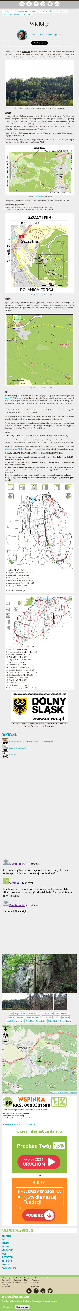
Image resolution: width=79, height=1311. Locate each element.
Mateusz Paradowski (16, 1017)
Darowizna (6, 1280)
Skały (26, 1282)
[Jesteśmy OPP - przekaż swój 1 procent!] (57, 4)
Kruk (4, 1253)
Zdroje (57, 1017)
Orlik (4, 1239)
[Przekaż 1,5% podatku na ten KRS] (39, 1149)
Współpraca (17, 1282)
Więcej (54, 1301)
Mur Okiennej (7, 1250)
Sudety (34, 11)
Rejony (26, 1277)
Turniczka (6, 1264)
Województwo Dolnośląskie (35, 1021)
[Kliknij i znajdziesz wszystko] (22, 4)
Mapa (26, 1280)
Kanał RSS (35, 1286)
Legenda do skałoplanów (18, 748)
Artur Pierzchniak (46, 1013)
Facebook (35, 1280)
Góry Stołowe (61, 11)
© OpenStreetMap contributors (67, 1092)
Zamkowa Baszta (9, 1268)
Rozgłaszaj (6, 1284)
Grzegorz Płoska (20, 1013)
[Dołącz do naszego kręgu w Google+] (43, 4)
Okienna (5, 1246)
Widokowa (6, 1235)
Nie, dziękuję (22, 1307)
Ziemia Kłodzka (46, 11)
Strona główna (8, 11)
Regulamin (45, 1277)
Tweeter (35, 1282)
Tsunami (5, 1243)
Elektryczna (7, 1257)
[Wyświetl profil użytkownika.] (22, 34)
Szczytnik (65, 1017)
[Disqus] (39, 806)
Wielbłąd (27, 14)
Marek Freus (33, 1013)
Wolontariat (6, 1286)
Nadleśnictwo (47, 1017)
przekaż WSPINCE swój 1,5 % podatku (19, 1124)
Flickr (35, 1284)
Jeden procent (6, 1282)
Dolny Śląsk (52, 1021)
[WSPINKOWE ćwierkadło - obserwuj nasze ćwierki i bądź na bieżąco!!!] (50, 4)
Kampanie (17, 1280)
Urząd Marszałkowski (14, 1021)
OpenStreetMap (39, 196)
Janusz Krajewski (62, 1013)
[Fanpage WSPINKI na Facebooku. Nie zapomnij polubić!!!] (36, 4)
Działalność (17, 1277)
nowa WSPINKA (33, 1017)
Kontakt (35, 1277)
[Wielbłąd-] (39, 973)
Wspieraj (6, 1277)
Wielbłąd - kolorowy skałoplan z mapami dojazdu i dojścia (31, 741)
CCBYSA (54, 1092)
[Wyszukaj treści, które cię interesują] (29, 4)
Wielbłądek (7, 1261)
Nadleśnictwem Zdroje (14, 449)
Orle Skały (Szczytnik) (12, 14)
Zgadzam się (8, 1307)
